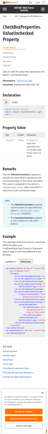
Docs (5, 16)
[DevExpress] (11, 2)
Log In (37, 2)
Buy (30, 2)
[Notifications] (43, 2)
